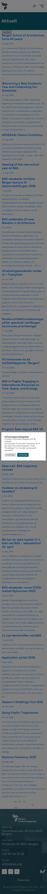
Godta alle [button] (23, 455)
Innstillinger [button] (10, 455)
